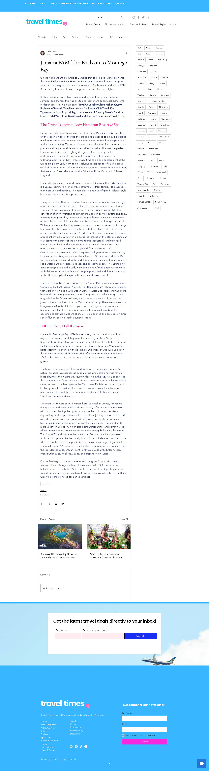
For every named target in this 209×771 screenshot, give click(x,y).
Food (151, 59)
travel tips (141, 77)
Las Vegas (154, 166)
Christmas (165, 125)
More (121, 37)
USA (42, 3)
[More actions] (126, 53)
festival (156, 208)
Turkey (151, 107)
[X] (148, 17)
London (165, 77)
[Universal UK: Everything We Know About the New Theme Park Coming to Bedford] (60, 536)
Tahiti (165, 166)
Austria (153, 95)
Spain (148, 47)
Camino (163, 178)
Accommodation (157, 101)
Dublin (162, 83)
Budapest (151, 178)
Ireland (140, 59)
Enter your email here (95, 630)
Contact (74, 724)
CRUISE (119, 3)
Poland (153, 125)
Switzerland (160, 172)
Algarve (164, 113)
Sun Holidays (47, 747)
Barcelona (141, 154)
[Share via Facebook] (41, 504)
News (88, 37)
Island (140, 113)
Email (125, 724)
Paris (150, 89)
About (73, 721)
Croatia (140, 136)
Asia (64, 37)
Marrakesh (164, 136)
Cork (139, 178)
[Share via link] (62, 504)
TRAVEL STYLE (143, 202)
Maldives (141, 119)
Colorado (165, 119)
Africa (54, 37)
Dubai (161, 160)
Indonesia (154, 196)
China (140, 172)
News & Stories (48, 750)
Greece (159, 53)
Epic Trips (44, 494)
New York (163, 107)
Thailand (141, 95)
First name (62, 630)
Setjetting (162, 59)
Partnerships (76, 727)
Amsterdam (142, 208)
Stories (100, 37)
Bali (154, 184)
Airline (154, 77)
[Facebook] (138, 17)
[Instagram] (133, 17)
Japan (148, 53)
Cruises (152, 136)
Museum (141, 160)
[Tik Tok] (143, 17)
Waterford (155, 154)
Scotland (141, 101)
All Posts (42, 37)
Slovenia (141, 130)
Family (140, 142)
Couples (141, 125)
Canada (154, 71)
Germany (152, 113)
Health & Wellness (49, 740)
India (152, 160)
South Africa (160, 202)
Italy (139, 53)
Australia (76, 37)
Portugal (141, 65)
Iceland (153, 119)
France (159, 47)
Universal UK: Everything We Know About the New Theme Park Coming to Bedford (59, 555)
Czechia (156, 190)
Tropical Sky (142, 184)
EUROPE (30, 3)
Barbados (165, 184)
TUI (149, 172)
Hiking (151, 83)
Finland (140, 148)
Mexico (161, 130)
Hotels (44, 743)
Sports (140, 89)
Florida (140, 83)
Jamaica (45, 483)
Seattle (140, 107)
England (153, 65)
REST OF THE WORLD (63, 3)
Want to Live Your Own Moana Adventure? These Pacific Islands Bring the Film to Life (106, 555)
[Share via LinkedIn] (55, 504)
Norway (151, 142)
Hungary (141, 166)
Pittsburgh (153, 148)
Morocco (161, 89)
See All (125, 519)
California (141, 71)
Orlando (141, 196)
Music (161, 142)
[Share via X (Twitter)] (48, 504)
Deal (152, 130)
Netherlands (143, 190)
